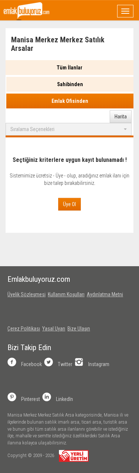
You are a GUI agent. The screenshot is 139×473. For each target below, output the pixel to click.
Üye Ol (69, 204)
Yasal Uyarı (53, 329)
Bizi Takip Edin (29, 347)
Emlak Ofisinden (70, 101)
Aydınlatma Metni (105, 294)
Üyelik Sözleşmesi (26, 294)
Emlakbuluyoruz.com (38, 279)
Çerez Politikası (23, 329)
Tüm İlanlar (69, 68)
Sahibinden (70, 84)
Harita (121, 117)
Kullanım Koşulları (66, 294)
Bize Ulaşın (78, 329)
